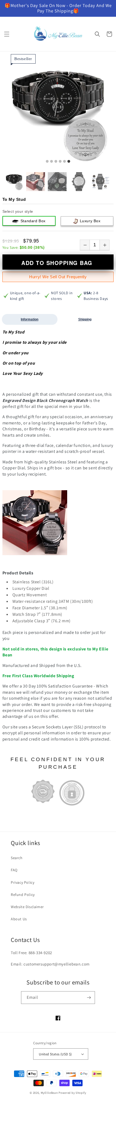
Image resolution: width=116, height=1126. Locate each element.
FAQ (14, 870)
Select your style (17, 211)
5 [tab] (64, 161)
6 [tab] (69, 161)
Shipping (84, 319)
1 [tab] (47, 161)
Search (17, 857)
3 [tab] (56, 161)
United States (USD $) (55, 1054)
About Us (19, 918)
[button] (7, 34)
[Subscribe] (89, 997)
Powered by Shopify (72, 1093)
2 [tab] (51, 161)
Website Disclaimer (27, 906)
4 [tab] (60, 161)
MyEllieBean (49, 1093)
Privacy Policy (22, 882)
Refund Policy (23, 894)
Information (29, 319)
